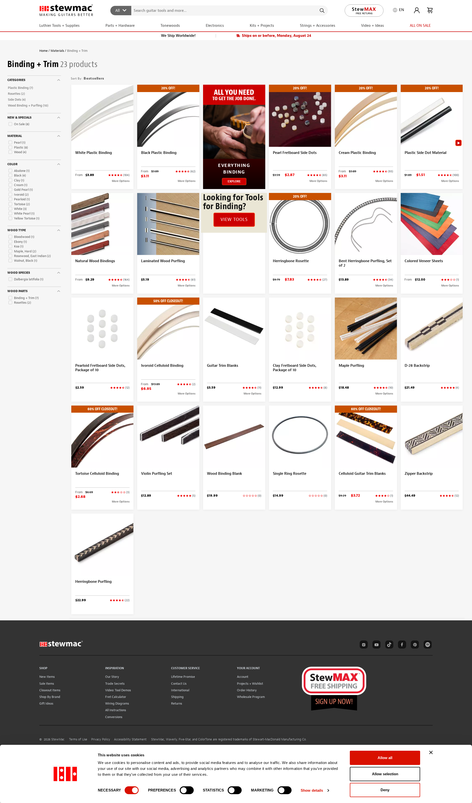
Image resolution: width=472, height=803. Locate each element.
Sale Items (46, 683)
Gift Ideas (46, 703)
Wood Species (18, 273)
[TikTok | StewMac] (388, 645)
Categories (16, 80)
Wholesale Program (251, 697)
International (180, 690)
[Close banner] (431, 752)
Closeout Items (49, 690)
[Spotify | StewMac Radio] (427, 645)
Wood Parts (17, 291)
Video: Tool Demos (118, 690)
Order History (247, 690)
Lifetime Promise (183, 677)
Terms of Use (78, 739)
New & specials (19, 118)
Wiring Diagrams (117, 703)
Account (242, 677)
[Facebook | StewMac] (401, 645)
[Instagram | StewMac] (363, 645)
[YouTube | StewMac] (376, 645)
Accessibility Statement (130, 739)
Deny (385, 790)
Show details (312, 790)
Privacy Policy (100, 739)
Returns (176, 703)
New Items (47, 677)
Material (14, 136)
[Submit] (321, 10)
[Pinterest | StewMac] (414, 645)
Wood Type (16, 230)
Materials (57, 51)
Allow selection (385, 774)
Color (12, 164)
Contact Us (179, 683)
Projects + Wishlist (250, 683)
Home (43, 51)
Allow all (385, 758)
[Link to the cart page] (430, 10)
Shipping (177, 697)
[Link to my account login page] (417, 10)
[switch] (187, 790)
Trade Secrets (115, 683)
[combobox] (219, 10)
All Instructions (115, 710)
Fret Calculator (115, 697)
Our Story (112, 677)
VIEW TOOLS (234, 219)
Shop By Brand (49, 697)
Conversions (113, 717)
